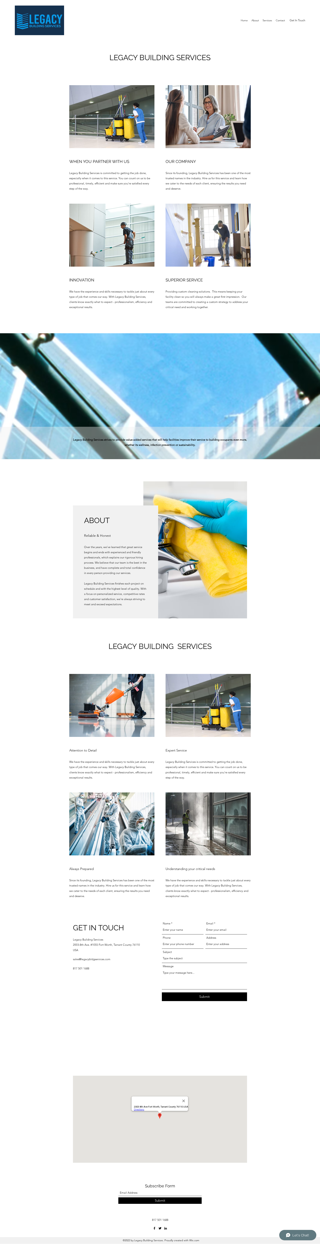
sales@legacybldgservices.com (91, 959)
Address (211, 937)
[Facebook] (154, 1228)
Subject (167, 952)
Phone (167, 937)
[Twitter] (160, 1228)
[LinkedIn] (165, 1228)
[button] (297, 20)
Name (166, 923)
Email (209, 923)
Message (168, 966)
